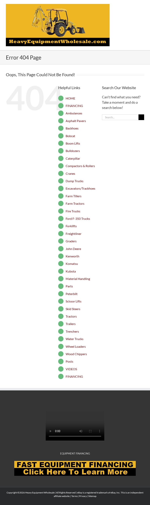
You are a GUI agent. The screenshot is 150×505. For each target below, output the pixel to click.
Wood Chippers (76, 354)
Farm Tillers (73, 196)
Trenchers (72, 331)
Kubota (71, 271)
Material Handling (78, 279)
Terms (74, 496)
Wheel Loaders (76, 346)
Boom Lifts (73, 143)
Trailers (71, 324)
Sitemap (92, 496)
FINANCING (74, 106)
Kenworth (72, 256)
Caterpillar (73, 158)
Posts (69, 361)
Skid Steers (73, 309)
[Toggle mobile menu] (142, 6)
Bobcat (70, 136)
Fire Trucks (73, 211)
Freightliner (73, 233)
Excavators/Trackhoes (80, 188)
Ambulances (74, 113)
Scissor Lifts (73, 301)
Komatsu (72, 263)
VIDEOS (71, 369)
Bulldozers (73, 151)
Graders (71, 241)
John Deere (73, 249)
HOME (70, 98)
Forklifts (71, 226)
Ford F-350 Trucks (78, 218)
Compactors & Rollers (80, 166)
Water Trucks (74, 339)
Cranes (70, 173)
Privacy (83, 496)
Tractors (71, 316)
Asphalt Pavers (76, 121)
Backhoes (72, 128)
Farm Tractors (75, 203)
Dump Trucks (74, 181)
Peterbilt (72, 294)
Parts (69, 286)
